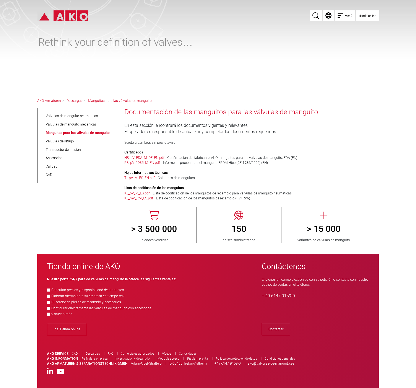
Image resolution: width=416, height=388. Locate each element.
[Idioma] (328, 15)
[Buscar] (316, 15)
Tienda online (367, 16)
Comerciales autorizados (137, 353)
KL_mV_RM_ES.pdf (138, 198)
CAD (75, 353)
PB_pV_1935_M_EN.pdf (142, 163)
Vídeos (166, 353)
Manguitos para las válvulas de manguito (120, 101)
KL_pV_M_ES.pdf (137, 193)
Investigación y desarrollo (132, 358)
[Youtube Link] (60, 371)
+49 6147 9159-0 (227, 363)
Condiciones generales (280, 358)
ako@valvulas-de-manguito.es (271, 363)
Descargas (75, 101)
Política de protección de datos (236, 358)
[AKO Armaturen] (62, 15)
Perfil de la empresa (94, 358)
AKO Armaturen (49, 101)
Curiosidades (188, 353)
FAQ (110, 353)
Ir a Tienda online (67, 329)
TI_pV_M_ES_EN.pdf (139, 178)
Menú (348, 16)
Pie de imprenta (197, 358)
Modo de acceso (168, 358)
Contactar (275, 329)
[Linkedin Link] (50, 371)
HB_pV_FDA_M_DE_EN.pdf (144, 158)
